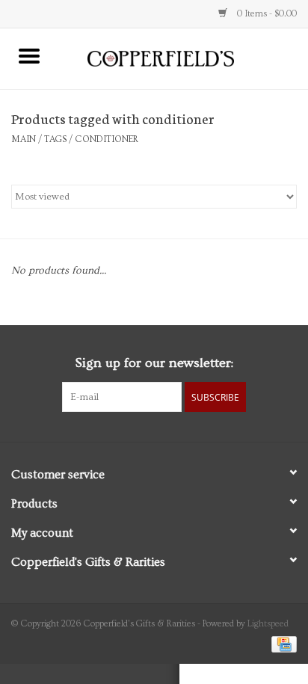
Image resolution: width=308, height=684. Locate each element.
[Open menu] (29, 55)
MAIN (23, 139)
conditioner (106, 139)
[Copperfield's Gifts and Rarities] (183, 57)
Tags (55, 139)
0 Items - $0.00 (266, 14)
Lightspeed (268, 624)
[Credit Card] (281, 642)
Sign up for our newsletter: (154, 363)
